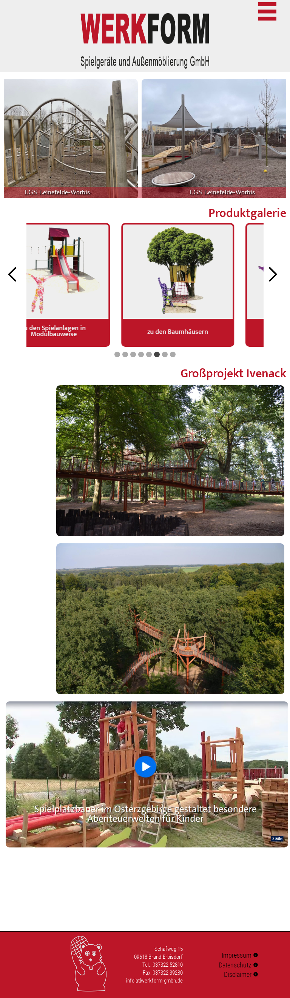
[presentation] (17, 274)
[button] (117, 354)
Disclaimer (241, 974)
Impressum (240, 955)
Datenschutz (238, 965)
